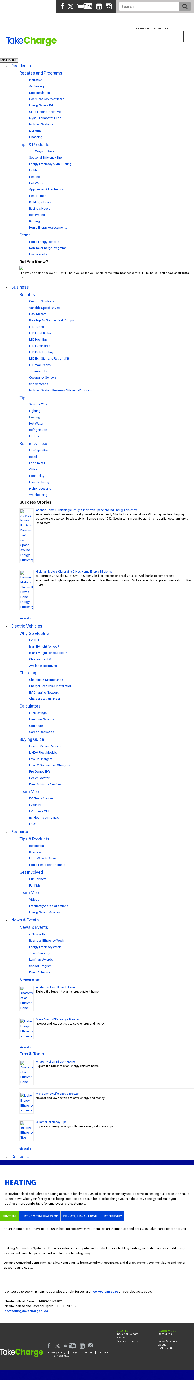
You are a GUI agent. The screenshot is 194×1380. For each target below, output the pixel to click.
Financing (35, 137)
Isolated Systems (41, 124)
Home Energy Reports (44, 242)
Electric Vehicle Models (45, 746)
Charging (27, 672)
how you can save (104, 1291)
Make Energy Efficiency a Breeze (57, 1019)
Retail (33, 457)
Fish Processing (40, 488)
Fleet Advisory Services (45, 784)
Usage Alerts (38, 254)
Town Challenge (40, 953)
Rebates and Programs (40, 72)
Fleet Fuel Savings (41, 719)
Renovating (37, 214)
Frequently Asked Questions (48, 906)
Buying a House (39, 208)
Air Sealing (36, 86)
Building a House (40, 202)
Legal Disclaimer (81, 1352)
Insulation (36, 80)
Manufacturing (39, 482)
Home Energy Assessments (48, 227)
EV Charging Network (44, 692)
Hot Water (36, 183)
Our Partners (37, 879)
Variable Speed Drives (44, 308)
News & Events (33, 927)
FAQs (32, 824)
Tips (23, 397)
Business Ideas (33, 443)
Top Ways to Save (41, 151)
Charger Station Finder (44, 698)
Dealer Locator (39, 778)
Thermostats (38, 371)
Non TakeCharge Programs (47, 248)
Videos (34, 899)
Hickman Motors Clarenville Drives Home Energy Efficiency (74, 571)
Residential (10, 54)
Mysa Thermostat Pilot (45, 118)
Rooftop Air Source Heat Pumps (51, 320)
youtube (84, 6)
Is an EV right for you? (44, 646)
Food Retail (37, 463)
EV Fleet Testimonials (44, 817)
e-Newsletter (38, 934)
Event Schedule (39, 972)
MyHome (35, 130)
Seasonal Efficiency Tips (46, 157)
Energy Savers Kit (41, 105)
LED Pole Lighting (41, 352)
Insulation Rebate (127, 1334)
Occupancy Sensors (43, 377)
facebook (62, 6)
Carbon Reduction (41, 732)
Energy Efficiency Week (45, 947)
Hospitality (36, 476)
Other (24, 234)
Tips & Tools (31, 1053)
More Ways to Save (42, 858)
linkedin (99, 6)
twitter (70, 6)
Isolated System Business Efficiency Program (60, 390)
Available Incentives (43, 665)
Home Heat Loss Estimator (47, 865)
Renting (34, 221)
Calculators (30, 706)
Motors (34, 436)
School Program (40, 966)
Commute (36, 726)
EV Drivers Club (39, 811)
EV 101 (34, 640)
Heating (34, 176)
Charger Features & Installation (50, 686)
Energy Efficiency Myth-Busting (50, 164)
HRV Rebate (123, 1337)
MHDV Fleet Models (43, 752)
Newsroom (30, 979)
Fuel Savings (38, 713)
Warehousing (38, 495)
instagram (109, 6)
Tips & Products (34, 144)
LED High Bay (38, 339)
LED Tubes (36, 327)
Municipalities (38, 450)
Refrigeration (38, 430)
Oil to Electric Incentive (45, 111)
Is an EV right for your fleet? (48, 653)
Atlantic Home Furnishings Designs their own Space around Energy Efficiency (86, 510)
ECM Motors (37, 314)
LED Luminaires (39, 345)
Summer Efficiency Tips (51, 1122)
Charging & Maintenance (46, 679)
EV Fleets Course (41, 798)
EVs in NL (35, 805)
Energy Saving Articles (44, 912)
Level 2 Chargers (40, 759)
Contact (103, 1352)
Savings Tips (38, 404)
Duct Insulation (39, 92)
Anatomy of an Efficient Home (55, 987)
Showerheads (38, 384)
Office (33, 469)
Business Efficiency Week (46, 940)
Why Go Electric (34, 633)
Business (33, 54)
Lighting (34, 170)
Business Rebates (127, 1341)
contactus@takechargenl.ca (26, 1311)
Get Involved (31, 872)
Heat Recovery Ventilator (46, 99)
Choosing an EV (40, 659)
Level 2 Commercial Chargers (49, 765)
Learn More (29, 791)
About (162, 1344)
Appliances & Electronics (46, 189)
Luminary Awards (41, 959)
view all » (25, 618)
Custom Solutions (41, 301)
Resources (165, 1334)
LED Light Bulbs (40, 333)
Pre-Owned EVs (40, 771)
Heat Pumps (37, 195)
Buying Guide (31, 739)
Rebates (27, 294)
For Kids (34, 885)
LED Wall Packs (40, 365)
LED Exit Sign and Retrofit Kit (49, 358)
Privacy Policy (56, 1352)
